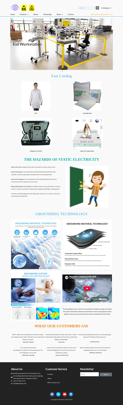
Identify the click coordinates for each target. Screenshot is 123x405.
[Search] (97, 8)
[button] (11, 43)
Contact (71, 14)
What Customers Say (53, 382)
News (59, 14)
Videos (49, 378)
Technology (47, 14)
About (35, 14)
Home (12, 14)
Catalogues (105, 8)
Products (23, 14)
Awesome (61, 342)
